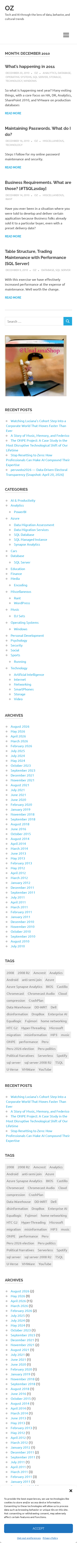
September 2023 (23, 770)
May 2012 (18, 868)
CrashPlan (36, 1000)
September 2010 (23, 936)
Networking (22, 684)
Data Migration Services (31, 529)
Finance (16, 573)
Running (20, 661)
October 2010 (21, 931)
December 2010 (22, 921)
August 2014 (20, 838)
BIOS (49, 986)
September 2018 (23, 819)
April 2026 (18, 736)
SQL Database (24, 534)
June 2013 (18, 853)
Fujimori (31, 1021)
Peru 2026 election (20, 1048)
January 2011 (20, 917)
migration (14, 1035)
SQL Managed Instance (30, 539)
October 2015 (21, 834)
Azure (15, 518)
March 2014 (19, 848)
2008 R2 (24, 973)
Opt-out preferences (29, 1538)
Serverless (45, 1055)
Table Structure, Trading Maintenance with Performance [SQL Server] (35, 257)
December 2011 (22, 887)
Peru (45, 1042)
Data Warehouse (19, 1007)
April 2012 (18, 873)
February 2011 (21, 912)
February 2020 (21, 804)
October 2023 (21, 765)
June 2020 (18, 799)
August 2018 (20, 824)
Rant (9, 199)
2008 (10, 973)
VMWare (28, 1069)
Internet (20, 679)
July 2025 (18, 751)
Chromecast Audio (41, 993)
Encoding (20, 585)
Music (15, 609)
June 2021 (18, 795)
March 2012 (19, 878)
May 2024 (18, 760)
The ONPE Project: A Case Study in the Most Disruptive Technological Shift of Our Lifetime (37, 445)
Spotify (62, 1055)
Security (17, 645)
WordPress (22, 603)
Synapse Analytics (27, 544)
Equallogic (14, 1021)
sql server (14, 1062)
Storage (55, 77)
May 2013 (18, 858)
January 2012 (20, 882)
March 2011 (19, 907)
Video (18, 699)
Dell (53, 1007)
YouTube (45, 1069)
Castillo (62, 986)
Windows (30, 80)
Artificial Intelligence (29, 674)
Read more (13, 113)
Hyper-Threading (33, 1028)
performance (28, 1042)
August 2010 (20, 941)
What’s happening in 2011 (30, 66)
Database (64, 72)
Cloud (62, 993)
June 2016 (18, 829)
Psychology (19, 640)
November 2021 (22, 780)
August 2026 (20, 726)
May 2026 (18, 731)
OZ (9, 8)
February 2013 (21, 863)
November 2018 (22, 814)
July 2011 (18, 897)
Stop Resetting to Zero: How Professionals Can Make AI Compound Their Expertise (38, 460)
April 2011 (18, 902)
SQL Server (40, 77)
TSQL (59, 1062)
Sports (15, 655)
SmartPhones (24, 689)
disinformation (17, 1014)
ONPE (11, 1042)
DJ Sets (19, 616)
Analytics (49, 72)
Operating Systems (19, 77)
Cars (14, 551)
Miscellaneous (53, 140)
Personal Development (27, 635)
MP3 (54, 1035)
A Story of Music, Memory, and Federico (40, 435)
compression (16, 1000)
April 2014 (18, 843)
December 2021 (22, 775)
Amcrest (39, 973)
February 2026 (21, 746)
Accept (38, 1528)
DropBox (38, 1014)
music (65, 1035)
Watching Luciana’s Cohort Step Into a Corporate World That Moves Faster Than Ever (36, 425)
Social (15, 650)
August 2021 (20, 785)
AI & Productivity (23, 500)
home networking (54, 1021)
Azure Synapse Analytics (24, 986)
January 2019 (20, 809)
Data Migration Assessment (34, 525)
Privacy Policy (50, 1538)
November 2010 (22, 926)
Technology (14, 80)
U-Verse (12, 1069)
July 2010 (18, 946)
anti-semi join (32, 979)
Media (15, 578)
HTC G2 (12, 1028)
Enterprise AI (57, 1014)
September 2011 (23, 892)
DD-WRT (40, 1007)
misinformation (35, 1035)
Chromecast (15, 993)
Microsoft (56, 1028)
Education (18, 569)
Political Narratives (20, 1055)
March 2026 (19, 741)
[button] (71, 1491)
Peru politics (47, 1048)
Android (12, 979)
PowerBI (20, 512)
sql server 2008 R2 (38, 1062)
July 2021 (18, 790)
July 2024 (18, 755)
